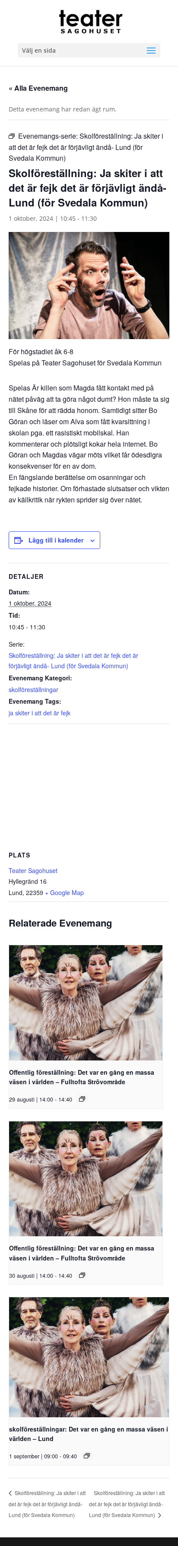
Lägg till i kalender (56, 540)
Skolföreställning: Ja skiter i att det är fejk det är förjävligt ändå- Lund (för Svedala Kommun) (47, 1503)
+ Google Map (64, 892)
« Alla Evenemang (38, 88)
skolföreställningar (33, 689)
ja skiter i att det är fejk (39, 712)
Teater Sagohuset (33, 870)
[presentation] (85, 1002)
